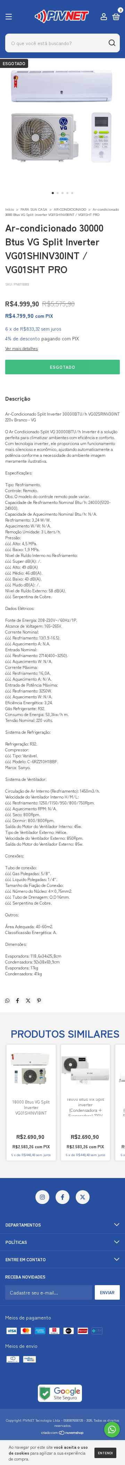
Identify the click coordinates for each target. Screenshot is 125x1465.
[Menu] (10, 16)
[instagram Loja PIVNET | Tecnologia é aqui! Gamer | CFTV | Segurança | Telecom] (42, 1197)
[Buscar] (111, 43)
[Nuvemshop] (62, 1433)
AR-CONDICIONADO (70, 209)
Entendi (105, 1452)
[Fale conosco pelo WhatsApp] (112, 1429)
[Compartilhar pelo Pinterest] (39, 1000)
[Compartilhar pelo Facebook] (17, 1000)
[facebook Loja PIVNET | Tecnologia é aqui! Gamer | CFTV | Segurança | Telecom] (62, 1197)
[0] (115, 17)
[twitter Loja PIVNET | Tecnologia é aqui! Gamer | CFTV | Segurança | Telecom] (83, 1197)
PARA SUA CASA (33, 209)
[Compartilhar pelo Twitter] (28, 1000)
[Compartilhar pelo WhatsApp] (7, 1000)
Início (9, 209)
